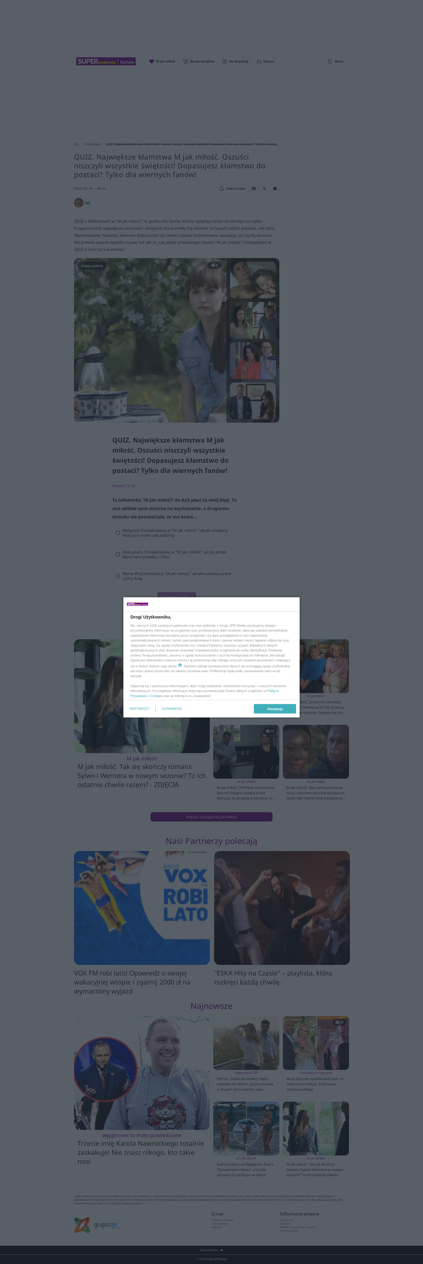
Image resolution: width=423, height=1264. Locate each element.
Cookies (157, 696)
